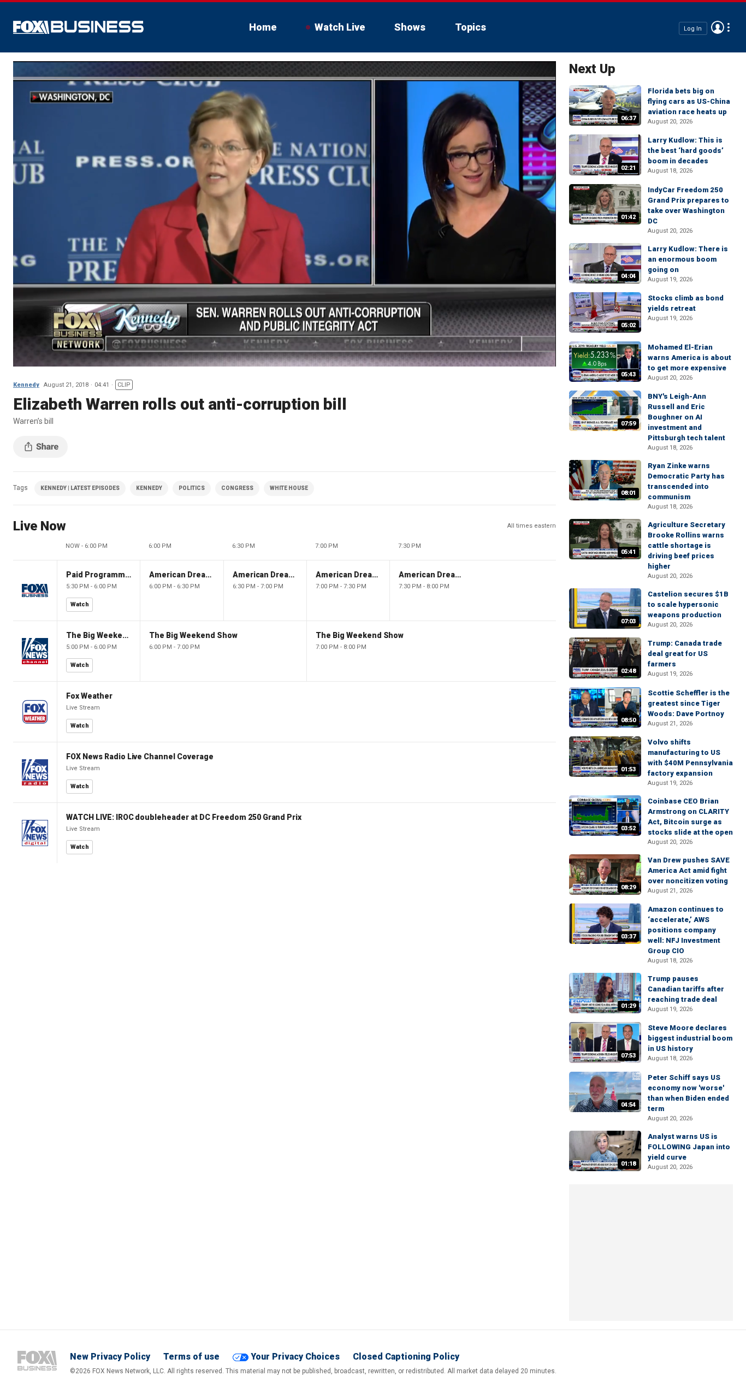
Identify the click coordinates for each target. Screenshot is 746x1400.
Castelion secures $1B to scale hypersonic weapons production (688, 604)
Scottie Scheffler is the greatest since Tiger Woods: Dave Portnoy (689, 703)
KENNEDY (149, 488)
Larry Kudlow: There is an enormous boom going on (688, 259)
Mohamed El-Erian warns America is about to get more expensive (689, 357)
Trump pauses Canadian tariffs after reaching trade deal (686, 988)
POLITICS (192, 488)
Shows (409, 27)
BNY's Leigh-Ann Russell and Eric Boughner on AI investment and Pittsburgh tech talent (686, 417)
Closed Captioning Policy (406, 1356)
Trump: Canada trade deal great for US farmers (685, 653)
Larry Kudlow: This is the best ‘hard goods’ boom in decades (686, 150)
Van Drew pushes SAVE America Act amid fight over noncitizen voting (689, 870)
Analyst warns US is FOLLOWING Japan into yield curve (689, 1146)
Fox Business (78, 27)
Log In (693, 28)
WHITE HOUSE (289, 488)
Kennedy (26, 384)
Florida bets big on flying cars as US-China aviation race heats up (689, 101)
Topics (470, 27)
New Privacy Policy (110, 1356)
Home (262, 27)
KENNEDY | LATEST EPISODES (80, 488)
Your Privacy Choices (295, 1356)
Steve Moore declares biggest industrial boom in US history (690, 1038)
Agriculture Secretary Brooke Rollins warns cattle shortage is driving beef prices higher (686, 545)
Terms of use (191, 1356)
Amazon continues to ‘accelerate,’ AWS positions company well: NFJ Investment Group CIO (686, 930)
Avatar (717, 27)
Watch (79, 604)
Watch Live (340, 27)
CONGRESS (237, 488)
